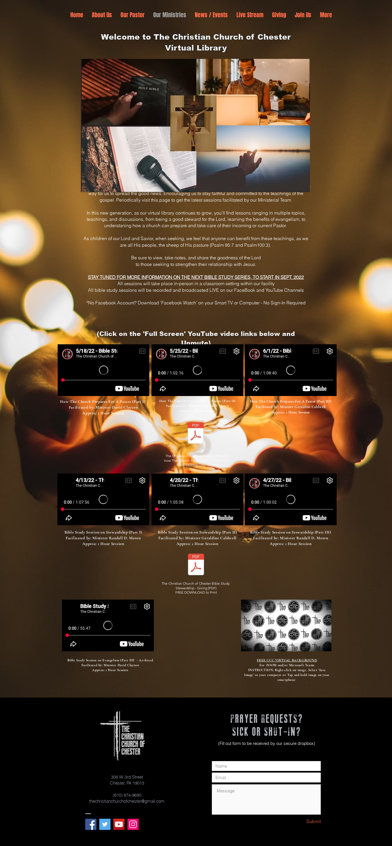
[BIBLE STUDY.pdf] (195, 433)
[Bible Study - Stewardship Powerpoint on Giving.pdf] (196, 565)
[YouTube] (119, 824)
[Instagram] (133, 824)
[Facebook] (90, 824)
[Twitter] (104, 824)
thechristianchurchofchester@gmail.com (126, 801)
